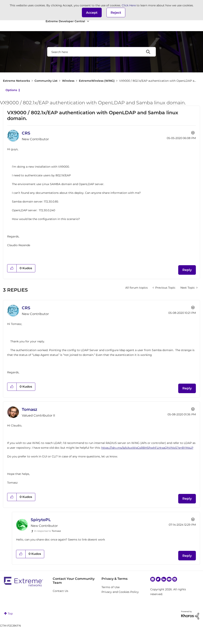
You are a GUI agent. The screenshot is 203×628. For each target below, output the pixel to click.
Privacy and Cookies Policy (120, 592)
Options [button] (11, 90)
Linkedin (163, 579)
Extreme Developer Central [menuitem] (65, 21)
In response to (47, 530)
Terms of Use (111, 587)
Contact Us (60, 591)
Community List (45, 81)
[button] (92, 12)
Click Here (129, 5)
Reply (187, 270)
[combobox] (101, 52)
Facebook (152, 579)
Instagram (174, 579)
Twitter (158, 579)
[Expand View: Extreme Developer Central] (88, 21)
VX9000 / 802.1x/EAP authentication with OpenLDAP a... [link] (157, 81)
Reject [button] (116, 12)
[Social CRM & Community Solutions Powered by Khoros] (190, 614)
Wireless (68, 81)
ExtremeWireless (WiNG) (97, 81)
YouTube (169, 579)
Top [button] (10, 613)
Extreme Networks (16, 81)
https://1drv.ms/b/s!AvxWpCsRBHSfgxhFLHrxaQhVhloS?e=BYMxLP (147, 447)
